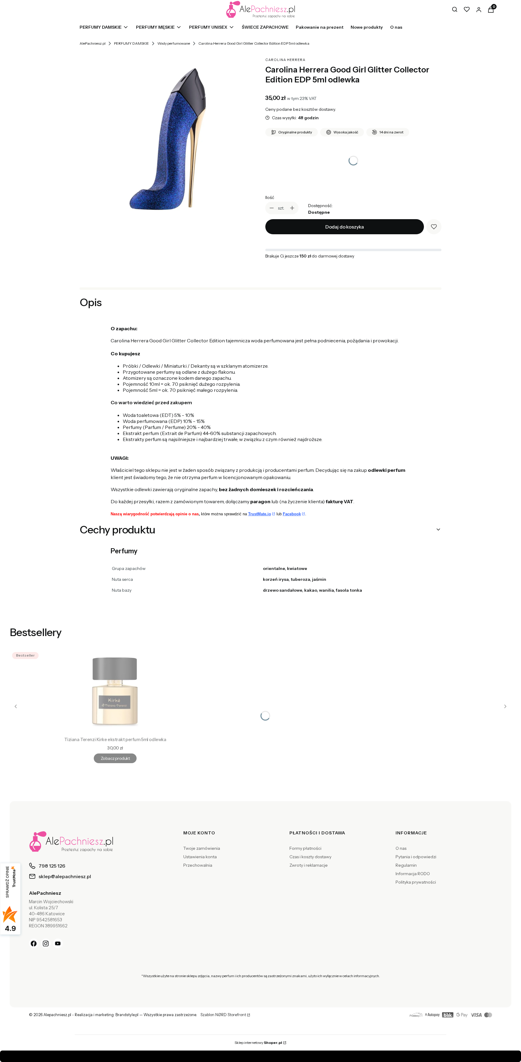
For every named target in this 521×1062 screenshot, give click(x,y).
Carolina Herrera (285, 60)
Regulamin (406, 865)
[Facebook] (34, 943)
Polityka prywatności (416, 882)
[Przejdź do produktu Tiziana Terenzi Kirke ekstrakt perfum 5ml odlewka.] (115, 692)
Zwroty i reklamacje (308, 865)
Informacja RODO (413, 873)
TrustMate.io (259, 514)
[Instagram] (46, 943)
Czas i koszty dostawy (310, 856)
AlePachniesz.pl (93, 43)
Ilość (269, 197)
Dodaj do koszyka (344, 227)
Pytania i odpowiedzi (416, 856)
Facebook (292, 514)
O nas (401, 848)
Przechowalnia (197, 865)
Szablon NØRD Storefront (223, 1015)
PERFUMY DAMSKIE (131, 43)
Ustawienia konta (200, 856)
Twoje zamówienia (201, 848)
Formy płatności (305, 848)
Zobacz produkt (115, 758)
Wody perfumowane (173, 43)
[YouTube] (58, 943)
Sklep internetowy (258, 1042)
